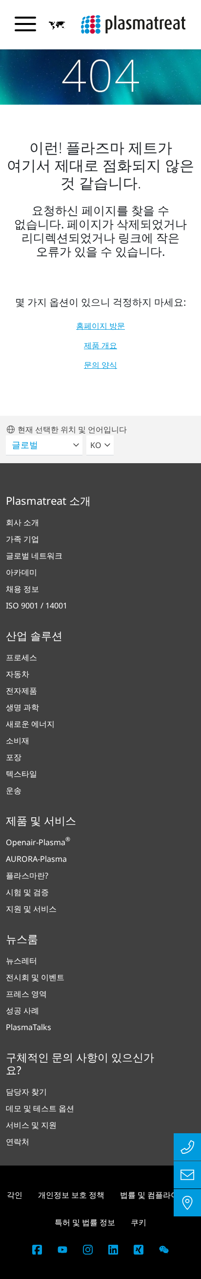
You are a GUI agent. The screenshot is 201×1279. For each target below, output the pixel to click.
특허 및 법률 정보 (85, 1222)
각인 (14, 1194)
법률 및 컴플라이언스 (157, 1194)
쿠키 (138, 1222)
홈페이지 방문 (100, 325)
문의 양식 (100, 364)
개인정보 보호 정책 (71, 1194)
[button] (57, 25)
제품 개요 (100, 345)
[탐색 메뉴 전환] (25, 24)
